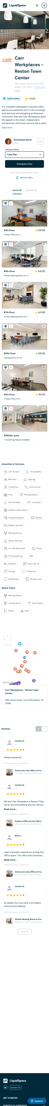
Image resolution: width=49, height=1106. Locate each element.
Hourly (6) (17, 190)
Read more (7, 127)
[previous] (39, 729)
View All (24, 931)
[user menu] (44, 5)
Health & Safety (13, 99)
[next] (44, 729)
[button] (47, 30)
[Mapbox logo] (8, 682)
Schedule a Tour (24, 164)
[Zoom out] (7, 641)
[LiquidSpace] (14, 1081)
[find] (37, 5)
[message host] (40, 141)
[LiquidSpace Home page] (14, 5)
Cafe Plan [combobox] (12, 154)
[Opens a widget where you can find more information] (36, 1101)
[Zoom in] (7, 636)
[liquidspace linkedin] (5, 1087)
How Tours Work (26, 178)
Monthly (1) (31, 190)
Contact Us (15, 1087)
